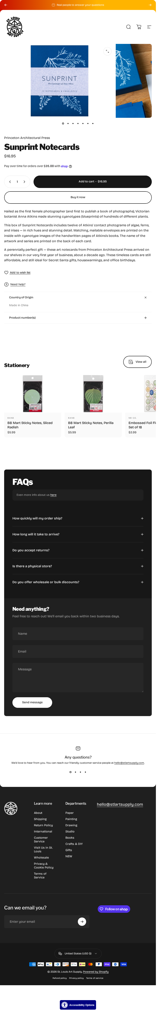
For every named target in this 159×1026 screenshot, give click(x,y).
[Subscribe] (82, 922)
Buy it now (78, 197)
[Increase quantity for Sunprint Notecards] (25, 182)
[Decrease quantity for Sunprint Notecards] (9, 182)
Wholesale (41, 857)
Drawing (71, 825)
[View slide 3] (80, 772)
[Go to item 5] (83, 123)
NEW (68, 856)
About (38, 813)
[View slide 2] (75, 772)
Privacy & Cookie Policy (43, 865)
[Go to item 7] (92, 123)
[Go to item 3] (73, 123)
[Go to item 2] (68, 123)
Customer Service (41, 839)
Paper (69, 813)
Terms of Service (40, 875)
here (53, 495)
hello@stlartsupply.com (129, 763)
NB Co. (133, 418)
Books (69, 837)
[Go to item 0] (63, 123)
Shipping (40, 819)
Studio (70, 831)
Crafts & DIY (74, 844)
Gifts (68, 850)
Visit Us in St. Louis (43, 849)
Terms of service (94, 978)
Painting (71, 819)
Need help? (17, 284)
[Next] (150, 5)
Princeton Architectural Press (27, 138)
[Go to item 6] (88, 123)
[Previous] (5, 5)
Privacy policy (76, 978)
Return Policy (43, 825)
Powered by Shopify (96, 971)
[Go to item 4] (78, 123)
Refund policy (60, 978)
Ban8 (10, 418)
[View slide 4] (85, 772)
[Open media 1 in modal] (107, 51)
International (43, 831)
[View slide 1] (70, 772)
